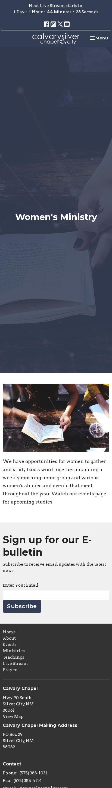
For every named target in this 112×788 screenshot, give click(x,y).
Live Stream (15, 663)
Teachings (13, 657)
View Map (13, 716)
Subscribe (22, 606)
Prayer (10, 669)
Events (10, 644)
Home (9, 632)
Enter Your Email (21, 585)
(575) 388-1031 (33, 773)
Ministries (14, 650)
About (9, 638)
